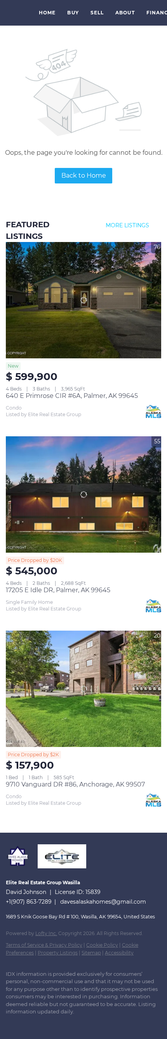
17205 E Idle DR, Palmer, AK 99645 (58, 590)
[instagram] (41, 1023)
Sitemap (91, 953)
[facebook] (10, 1023)
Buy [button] (72, 13)
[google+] (72, 1023)
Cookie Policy (102, 945)
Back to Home (83, 175)
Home (47, 13)
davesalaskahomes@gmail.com (103, 901)
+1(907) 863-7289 (29, 901)
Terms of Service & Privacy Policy (44, 945)
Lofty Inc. (46, 933)
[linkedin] (25, 1023)
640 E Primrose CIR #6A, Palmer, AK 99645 (72, 395)
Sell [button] (97, 13)
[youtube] (56, 1023)
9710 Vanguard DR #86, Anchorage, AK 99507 (75, 784)
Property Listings (58, 953)
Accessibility (119, 953)
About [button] (125, 13)
